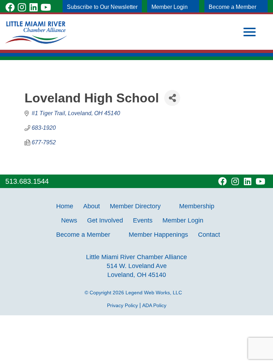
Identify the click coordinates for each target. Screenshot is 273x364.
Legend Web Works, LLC (155, 292)
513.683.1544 (27, 181)
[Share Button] (172, 98)
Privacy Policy (122, 305)
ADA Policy (154, 305)
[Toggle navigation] (249, 32)
